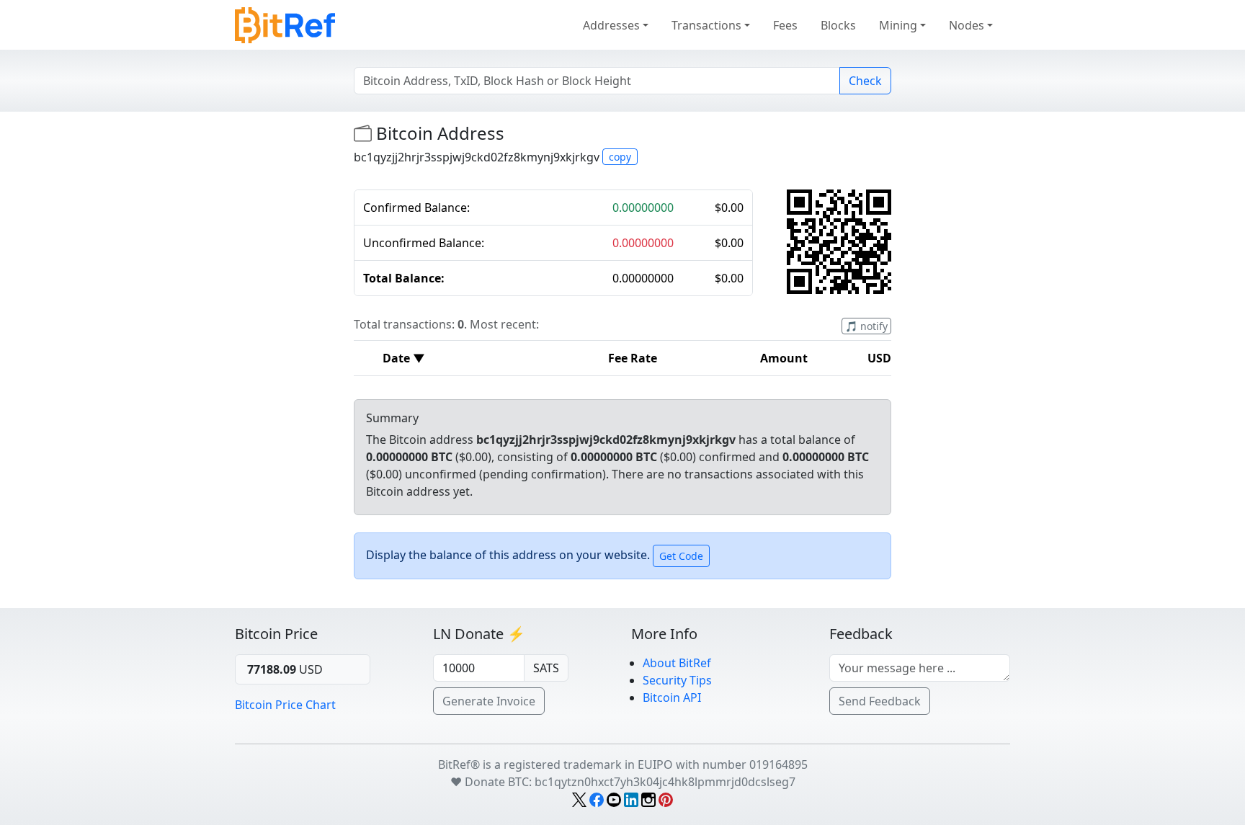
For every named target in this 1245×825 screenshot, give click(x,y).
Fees (785, 25)
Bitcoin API (672, 697)
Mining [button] (898, 25)
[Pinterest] (666, 799)
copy (620, 157)
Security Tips (677, 680)
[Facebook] (596, 799)
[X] (579, 799)
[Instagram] (648, 799)
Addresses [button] (611, 25)
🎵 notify (866, 326)
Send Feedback (880, 701)
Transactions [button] (706, 25)
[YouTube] (614, 799)
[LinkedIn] (631, 799)
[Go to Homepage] (285, 23)
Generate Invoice (488, 701)
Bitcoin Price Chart (285, 705)
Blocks (838, 25)
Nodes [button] (966, 25)
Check (865, 81)
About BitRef (677, 663)
